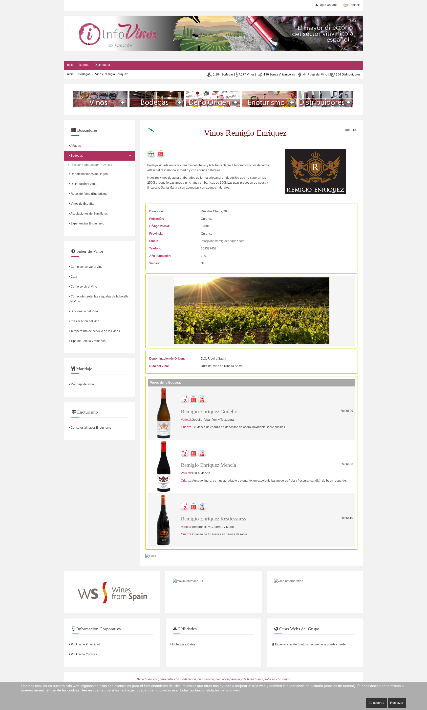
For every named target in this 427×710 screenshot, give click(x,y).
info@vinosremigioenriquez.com (222, 241)
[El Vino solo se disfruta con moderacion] (315, 592)
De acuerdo (376, 703)
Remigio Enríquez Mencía (208, 465)
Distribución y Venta (83, 184)
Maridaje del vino (82, 384)
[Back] (150, 556)
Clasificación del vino (84, 321)
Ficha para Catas (183, 644)
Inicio (70, 65)
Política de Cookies (83, 654)
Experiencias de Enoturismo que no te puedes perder (310, 644)
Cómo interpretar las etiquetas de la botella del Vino (98, 299)
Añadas (75, 145)
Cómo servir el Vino (83, 286)
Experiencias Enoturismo (87, 223)
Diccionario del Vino (84, 311)
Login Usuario (328, 5)
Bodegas (84, 74)
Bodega (84, 65)
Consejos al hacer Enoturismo (90, 427)
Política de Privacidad (85, 644)
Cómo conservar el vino (86, 267)
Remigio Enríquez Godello (209, 412)
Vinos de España (82, 203)
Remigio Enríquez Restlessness (213, 519)
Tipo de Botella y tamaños (88, 341)
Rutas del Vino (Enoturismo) (89, 194)
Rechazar (396, 703)
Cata (73, 276)
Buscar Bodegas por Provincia (91, 165)
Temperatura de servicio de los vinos (95, 331)
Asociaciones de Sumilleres (89, 213)
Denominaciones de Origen (89, 174)
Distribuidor (102, 65)
